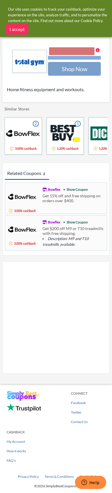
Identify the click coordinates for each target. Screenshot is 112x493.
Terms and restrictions (74, 58)
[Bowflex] (22, 196)
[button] (74, 54)
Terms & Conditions (59, 476)
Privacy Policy (28, 476)
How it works (16, 451)
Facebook (78, 403)
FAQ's (11, 460)
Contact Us (79, 422)
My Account (16, 441)
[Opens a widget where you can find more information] (90, 483)
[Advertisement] (56, 317)
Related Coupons (26, 173)
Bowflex (54, 189)
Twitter (76, 412)
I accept (17, 29)
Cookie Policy (92, 20)
